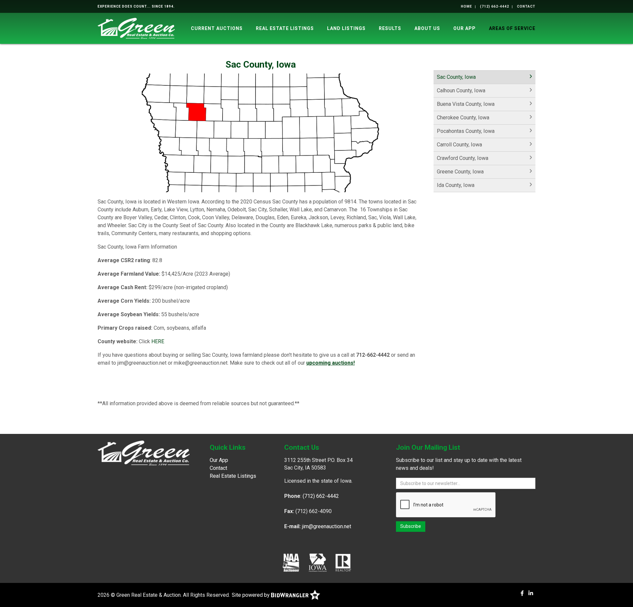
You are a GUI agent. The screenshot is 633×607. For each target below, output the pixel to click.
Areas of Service (512, 28)
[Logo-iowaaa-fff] (317, 562)
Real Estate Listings (285, 28)
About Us (427, 28)
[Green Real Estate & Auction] (136, 27)
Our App (464, 28)
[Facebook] (522, 593)
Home (466, 6)
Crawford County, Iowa (462, 158)
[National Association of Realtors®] (343, 562)
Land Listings (346, 28)
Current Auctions (217, 28)
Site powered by (251, 595)
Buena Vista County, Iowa (466, 104)
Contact (526, 6)
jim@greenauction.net (326, 526)
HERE (157, 341)
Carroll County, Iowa (459, 144)
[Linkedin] (530, 593)
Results (390, 28)
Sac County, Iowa (456, 77)
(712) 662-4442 (494, 6)
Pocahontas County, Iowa (466, 131)
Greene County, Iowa (460, 171)
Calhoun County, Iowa (461, 90)
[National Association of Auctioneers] (291, 562)
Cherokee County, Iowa (463, 117)
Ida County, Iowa (455, 185)
